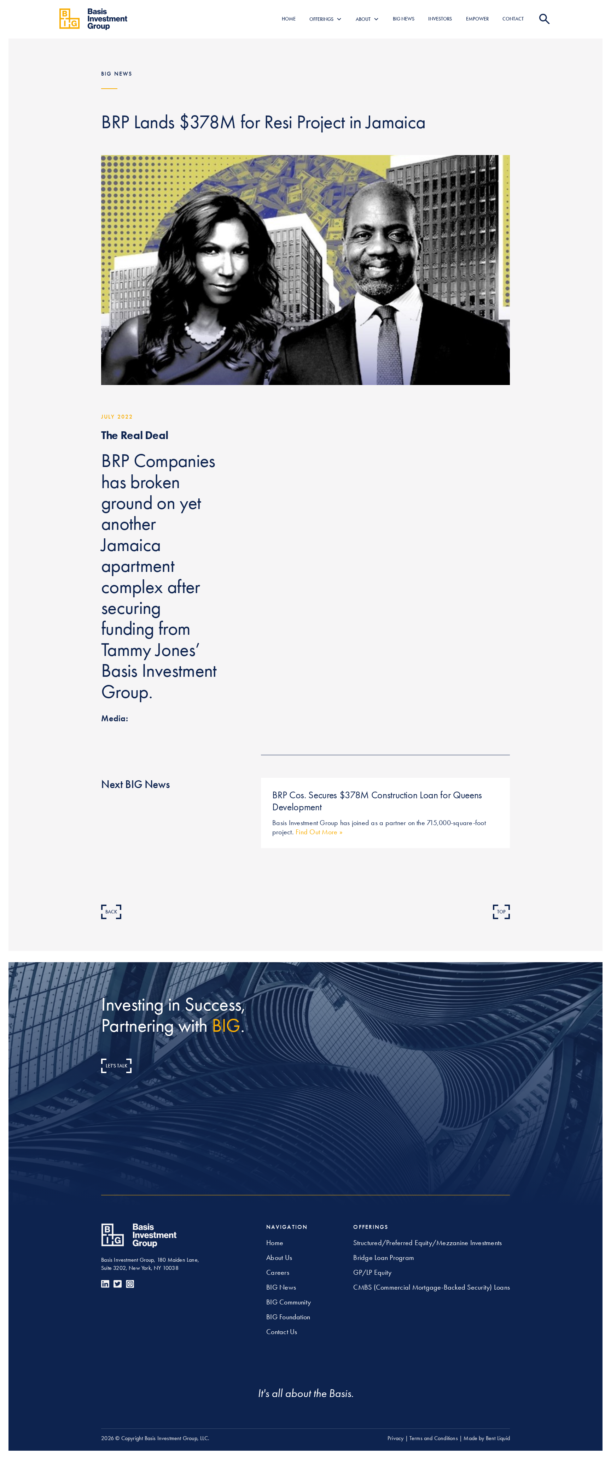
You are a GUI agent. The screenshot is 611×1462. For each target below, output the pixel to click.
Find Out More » (318, 832)
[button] (325, 19)
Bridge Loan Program (383, 1257)
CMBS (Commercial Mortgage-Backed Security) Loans (431, 1287)
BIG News (281, 1287)
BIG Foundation (288, 1317)
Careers (277, 1272)
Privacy (395, 1438)
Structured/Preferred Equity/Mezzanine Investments (427, 1242)
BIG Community (288, 1302)
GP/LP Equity (372, 1272)
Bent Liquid (498, 1438)
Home (274, 1242)
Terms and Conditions (433, 1438)
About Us (279, 1257)
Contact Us (281, 1331)
